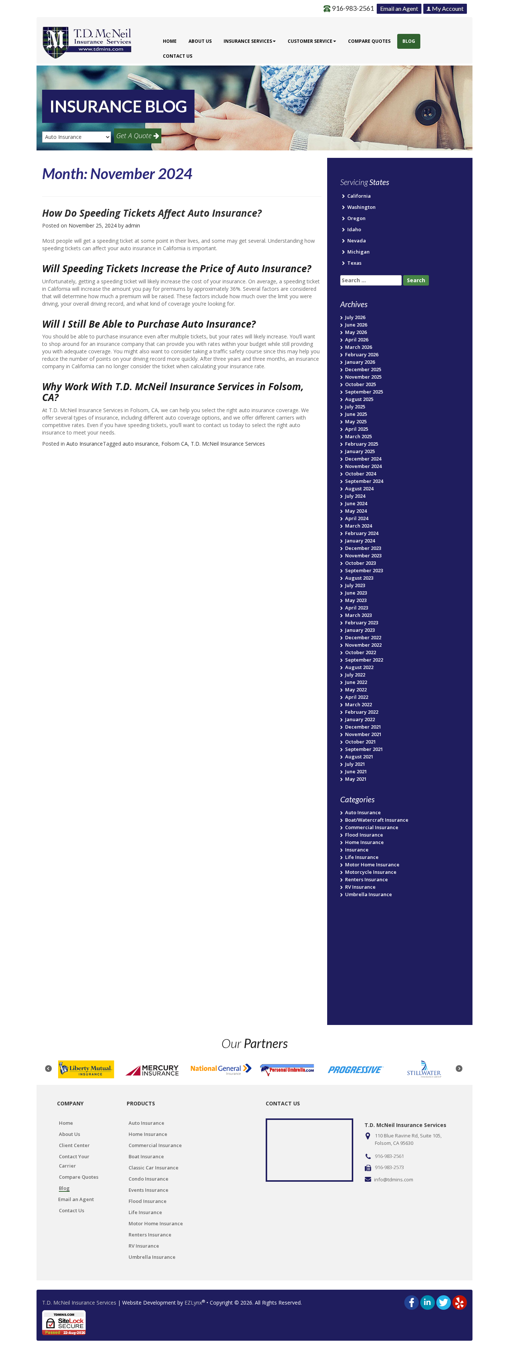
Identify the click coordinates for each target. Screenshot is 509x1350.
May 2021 (356, 779)
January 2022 (360, 719)
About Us (200, 41)
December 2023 (363, 548)
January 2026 (360, 362)
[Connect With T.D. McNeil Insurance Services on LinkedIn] (427, 1302)
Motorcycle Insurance (370, 872)
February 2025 (361, 443)
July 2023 (355, 585)
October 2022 (360, 652)
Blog (408, 41)
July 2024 (355, 496)
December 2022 (363, 637)
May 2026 (356, 332)
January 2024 (360, 540)
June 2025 (356, 414)
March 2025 (358, 436)
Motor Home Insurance (372, 864)
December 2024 (363, 458)
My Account (447, 8)
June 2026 (356, 324)
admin (132, 225)
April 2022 (356, 697)
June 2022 (356, 682)
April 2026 (356, 339)
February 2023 (361, 622)
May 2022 (356, 689)
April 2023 (356, 607)
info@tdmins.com (393, 1179)
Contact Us (177, 56)
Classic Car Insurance (153, 1167)
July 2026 (355, 317)
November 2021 (363, 734)
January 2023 (360, 630)
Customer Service (310, 41)
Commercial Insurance (371, 827)
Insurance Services (248, 41)
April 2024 (356, 518)
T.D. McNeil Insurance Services (228, 443)
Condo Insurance (148, 1178)
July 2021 (355, 764)
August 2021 (359, 756)
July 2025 (355, 406)
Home (170, 41)
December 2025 (363, 369)
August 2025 (359, 399)
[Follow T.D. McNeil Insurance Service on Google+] (459, 1302)
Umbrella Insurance (368, 894)
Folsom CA (174, 443)
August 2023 (359, 577)
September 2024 (364, 481)
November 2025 (363, 376)
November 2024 (363, 466)
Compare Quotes (369, 41)
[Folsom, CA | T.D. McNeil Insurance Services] (87, 38)
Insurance (357, 849)
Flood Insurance (364, 834)
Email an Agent (399, 8)
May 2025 (356, 421)
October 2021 (360, 741)
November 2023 (363, 555)
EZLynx (193, 1302)
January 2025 (360, 451)
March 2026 (358, 347)
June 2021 (356, 771)
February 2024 (361, 533)
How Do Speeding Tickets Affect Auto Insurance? (152, 213)
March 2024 (358, 525)
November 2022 (363, 644)
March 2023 (358, 615)
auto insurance (140, 443)
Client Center (74, 1145)
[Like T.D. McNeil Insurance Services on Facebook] (411, 1302)
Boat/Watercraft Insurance (376, 819)
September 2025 (364, 391)
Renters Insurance (366, 879)
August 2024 (359, 488)
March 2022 (358, 704)
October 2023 (360, 563)
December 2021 (363, 726)
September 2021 (364, 749)
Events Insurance (148, 1190)
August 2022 (359, 667)
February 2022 (361, 712)
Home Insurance (364, 842)
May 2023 (356, 600)
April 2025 (356, 429)
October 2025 (360, 384)
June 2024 (356, 503)
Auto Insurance (84, 443)
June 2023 (356, 592)
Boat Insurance (146, 1156)
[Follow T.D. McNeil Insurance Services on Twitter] (443, 1302)
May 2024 (356, 510)
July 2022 (355, 674)
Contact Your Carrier (74, 1161)
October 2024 (360, 473)
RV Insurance (360, 886)
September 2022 (364, 659)
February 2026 (361, 354)
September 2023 (364, 570)
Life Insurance (362, 857)
